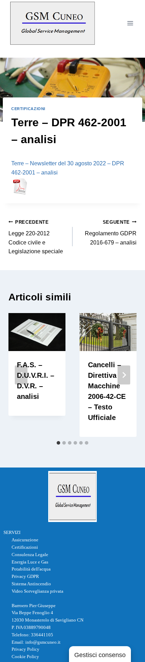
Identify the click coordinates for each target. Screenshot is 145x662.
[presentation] (36, 332)
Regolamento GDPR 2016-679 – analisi (111, 232)
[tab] (58, 443)
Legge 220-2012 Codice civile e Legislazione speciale (35, 237)
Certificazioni (28, 109)
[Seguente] (124, 374)
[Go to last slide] (21, 374)
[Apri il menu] (130, 23)
